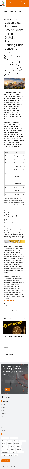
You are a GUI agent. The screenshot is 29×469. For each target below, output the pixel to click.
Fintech (3, 410)
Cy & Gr (6, 303)
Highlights (3, 416)
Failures (5, 446)
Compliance (4, 404)
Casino (5, 455)
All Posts (5, 11)
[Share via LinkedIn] (12, 310)
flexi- (5, 397)
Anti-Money (5, 452)
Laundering (14, 437)
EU (4, 443)
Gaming (21, 452)
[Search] (10, 2)
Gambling (3, 407)
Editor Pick (13, 11)
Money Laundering (7, 440)
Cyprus (10, 443)
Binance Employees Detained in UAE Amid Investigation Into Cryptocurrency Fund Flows (14, 337)
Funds (2, 421)
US (16, 455)
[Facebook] (3, 464)
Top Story (6, 305)
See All (23, 318)
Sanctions (3, 413)
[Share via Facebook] (5, 310)
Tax (2, 419)
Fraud (12, 446)
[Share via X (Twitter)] (8, 310)
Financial (23, 440)
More (20, 11)
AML (16, 440)
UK (11, 455)
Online (12, 449)
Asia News (3, 430)
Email (6, 379)
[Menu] (25, 2)
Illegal (19, 449)
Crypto (18, 446)
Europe (3, 427)
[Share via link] (16, 310)
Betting (13, 452)
